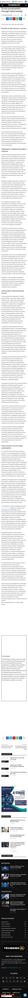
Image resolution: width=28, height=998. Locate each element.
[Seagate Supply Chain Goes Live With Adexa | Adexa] (5, 822)
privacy (22, 387)
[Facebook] (7, 18)
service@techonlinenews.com (14, 967)
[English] (4, 994)
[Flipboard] (17, 977)
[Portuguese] (11, 994)
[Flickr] (13, 977)
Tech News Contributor (7, 15)
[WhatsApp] (17, 18)
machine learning (5, 508)
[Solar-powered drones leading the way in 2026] (5, 774)
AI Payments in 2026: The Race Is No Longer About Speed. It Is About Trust (18, 884)
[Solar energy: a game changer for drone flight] (5, 911)
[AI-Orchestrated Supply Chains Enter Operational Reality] (5, 837)
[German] (8, 994)
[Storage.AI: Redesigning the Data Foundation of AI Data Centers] (5, 896)
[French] (6, 994)
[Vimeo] (17, 981)
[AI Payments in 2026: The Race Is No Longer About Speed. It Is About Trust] (5, 884)
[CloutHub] (6, 977)
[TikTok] (10, 981)
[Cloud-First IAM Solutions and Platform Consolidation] (5, 868)
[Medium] (3, 981)
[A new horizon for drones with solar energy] (5, 760)
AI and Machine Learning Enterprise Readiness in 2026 (21, 747)
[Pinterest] (14, 18)
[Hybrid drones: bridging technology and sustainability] (5, 767)
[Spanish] (13, 994)
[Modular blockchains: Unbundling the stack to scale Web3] (5, 876)
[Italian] (10, 994)
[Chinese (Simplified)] (2, 994)
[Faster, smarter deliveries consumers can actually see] (5, 829)
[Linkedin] (20, 18)
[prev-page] (2, 779)
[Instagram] (20, 977)
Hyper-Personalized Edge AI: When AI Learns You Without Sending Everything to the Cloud (17, 903)
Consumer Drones (4, 761)
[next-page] (5, 779)
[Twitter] (10, 18)
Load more (13, 851)
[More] (23, 18)
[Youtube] (24, 981)
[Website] (21, 981)
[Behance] (3, 977)
